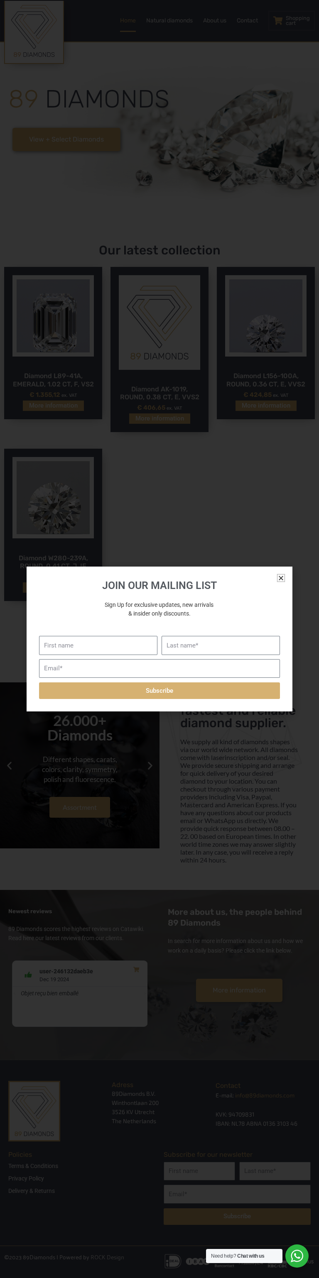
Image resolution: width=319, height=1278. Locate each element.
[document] (159, 639)
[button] (281, 578)
